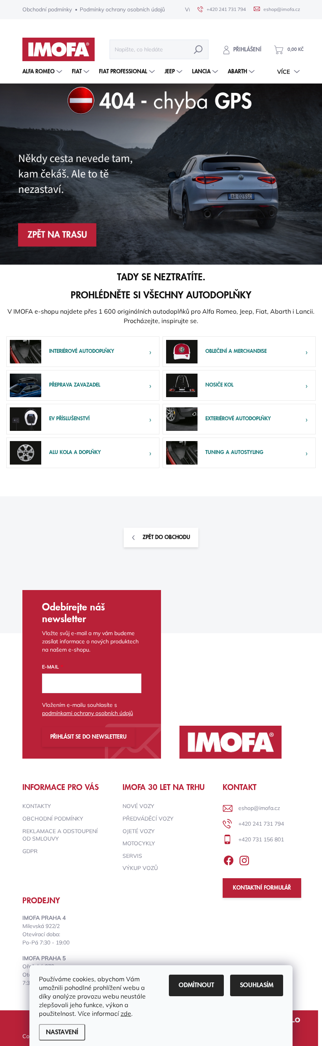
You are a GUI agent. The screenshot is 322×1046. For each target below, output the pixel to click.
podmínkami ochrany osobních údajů (87, 713)
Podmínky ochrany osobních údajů (122, 9)
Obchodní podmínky (47, 9)
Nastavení (62, 1032)
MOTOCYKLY (139, 843)
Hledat (198, 49)
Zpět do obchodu (166, 537)
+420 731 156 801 (261, 839)
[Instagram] (244, 859)
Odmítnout (196, 985)
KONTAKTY (36, 806)
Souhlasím (256, 985)
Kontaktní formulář (262, 888)
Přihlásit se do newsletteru (88, 737)
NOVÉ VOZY (138, 806)
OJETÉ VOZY (139, 831)
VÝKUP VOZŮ (140, 868)
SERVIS (132, 855)
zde (126, 1013)
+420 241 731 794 (261, 823)
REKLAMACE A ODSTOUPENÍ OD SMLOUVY (60, 835)
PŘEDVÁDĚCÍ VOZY (148, 818)
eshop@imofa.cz (259, 808)
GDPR (30, 851)
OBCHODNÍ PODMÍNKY (52, 818)
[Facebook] (228, 859)
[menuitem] (43, 72)
